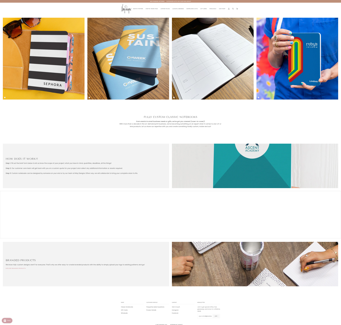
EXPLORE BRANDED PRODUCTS (16, 268)
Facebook (175, 313)
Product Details (151, 310)
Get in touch (176, 307)
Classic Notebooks (127, 307)
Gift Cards (124, 310)
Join (216, 316)
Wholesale (124, 313)
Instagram (175, 310)
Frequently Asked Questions (155, 307)
